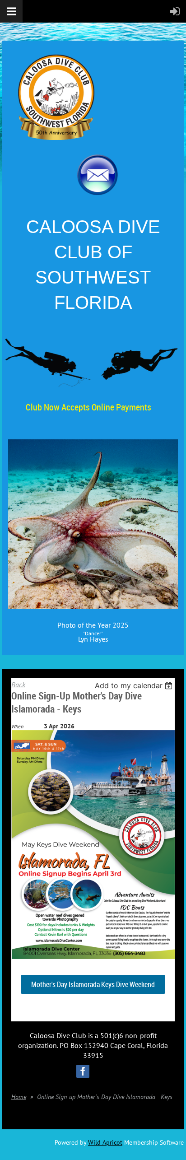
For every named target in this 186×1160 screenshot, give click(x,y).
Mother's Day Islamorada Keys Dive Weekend (93, 984)
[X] (103, 1071)
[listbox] (135, 685)
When (17, 726)
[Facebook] (82, 1071)
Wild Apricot (105, 1142)
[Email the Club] (98, 192)
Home (18, 1097)
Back (18, 684)
